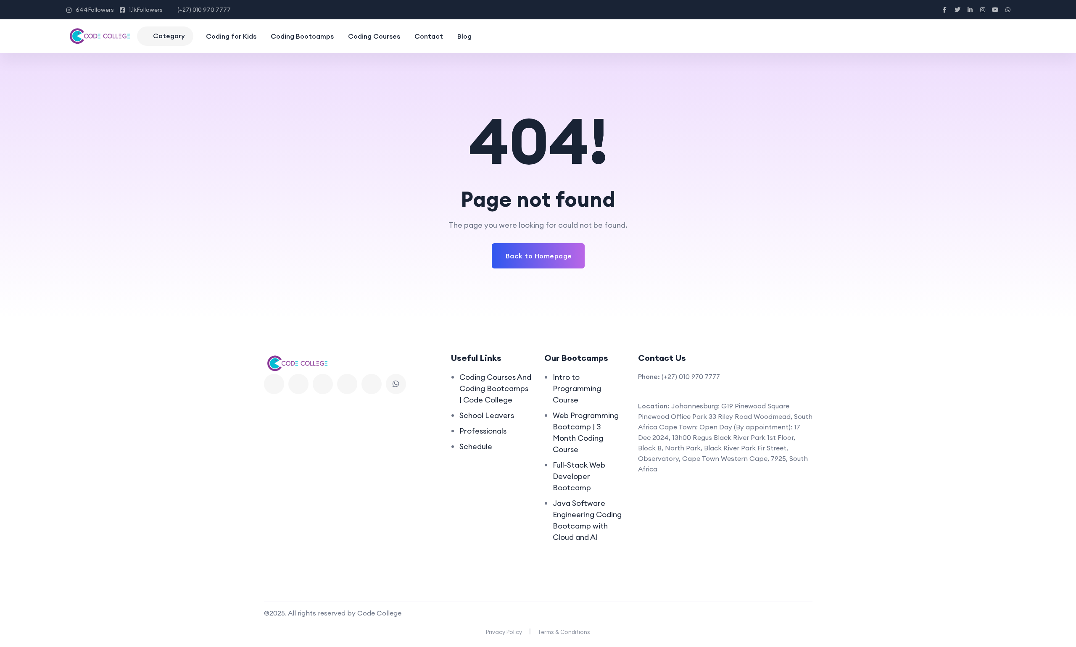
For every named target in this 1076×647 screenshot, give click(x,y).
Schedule (475, 446)
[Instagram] (371, 384)
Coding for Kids (231, 36)
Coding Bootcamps (302, 36)
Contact (428, 36)
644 (95, 9)
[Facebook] (274, 384)
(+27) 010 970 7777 (204, 9)
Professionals (482, 431)
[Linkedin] (323, 384)
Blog (464, 36)
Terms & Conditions (564, 632)
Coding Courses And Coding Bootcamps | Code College (495, 388)
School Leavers (486, 415)
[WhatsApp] (396, 384)
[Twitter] (298, 384)
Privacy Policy (504, 632)
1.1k (146, 9)
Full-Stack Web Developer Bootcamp (579, 476)
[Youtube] (347, 384)
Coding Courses (374, 36)
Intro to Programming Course (577, 388)
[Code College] (99, 36)
